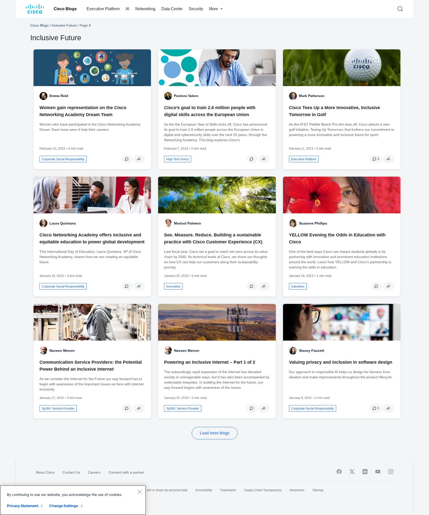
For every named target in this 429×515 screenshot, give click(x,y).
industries (297, 286)
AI (127, 9)
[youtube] (377, 471)
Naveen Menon (62, 351)
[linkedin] (364, 471)
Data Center (172, 9)
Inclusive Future (64, 25)
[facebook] (339, 471)
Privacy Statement (22, 506)
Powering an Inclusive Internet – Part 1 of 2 (209, 362)
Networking (145, 9)
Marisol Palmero (187, 223)
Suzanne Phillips (313, 223)
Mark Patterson (311, 96)
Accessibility (203, 490)
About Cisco (45, 472)
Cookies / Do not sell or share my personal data (155, 490)
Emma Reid (58, 96)
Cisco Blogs (65, 9)
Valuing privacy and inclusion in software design (340, 362)
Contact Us (71, 472)
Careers (94, 472)
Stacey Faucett (311, 351)
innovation (173, 286)
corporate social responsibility (63, 159)
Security (196, 9)
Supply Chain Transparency (263, 490)
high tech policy (177, 159)
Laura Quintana (62, 223)
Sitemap (317, 490)
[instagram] (390, 471)
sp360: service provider (58, 408)
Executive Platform (103, 9)
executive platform (303, 159)
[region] (73, 500)
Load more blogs (214, 433)
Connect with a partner (126, 472)
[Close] (139, 491)
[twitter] (352, 471)
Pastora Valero (186, 96)
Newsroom (297, 490)
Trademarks (228, 490)
